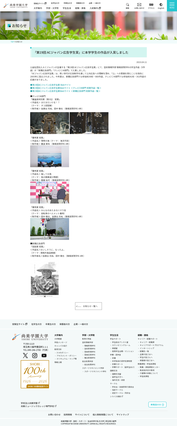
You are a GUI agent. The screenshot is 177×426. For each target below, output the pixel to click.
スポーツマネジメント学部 (93, 368)
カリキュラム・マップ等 (67, 358)
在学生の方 (55, 3)
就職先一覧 (144, 351)
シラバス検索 (115, 396)
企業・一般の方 (95, 3)
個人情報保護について (103, 414)
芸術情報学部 (87, 342)
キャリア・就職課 (147, 342)
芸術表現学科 (89, 348)
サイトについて (82, 414)
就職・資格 (143, 335)
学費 (114, 358)
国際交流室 (116, 374)
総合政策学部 (87, 361)
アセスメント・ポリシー (67, 355)
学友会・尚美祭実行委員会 (123, 387)
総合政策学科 (89, 364)
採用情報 (68, 414)
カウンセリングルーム (121, 345)
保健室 (115, 348)
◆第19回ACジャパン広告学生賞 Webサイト (50, 84)
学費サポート (117, 364)
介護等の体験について (149, 373)
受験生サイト (39, 3)
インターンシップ (147, 348)
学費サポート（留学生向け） (124, 367)
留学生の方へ (117, 377)
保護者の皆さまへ (147, 360)
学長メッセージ (60, 342)
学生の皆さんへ (146, 357)
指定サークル (117, 390)
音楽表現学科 (89, 351)
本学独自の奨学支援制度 (122, 361)
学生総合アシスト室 (120, 342)
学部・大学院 (88, 335)
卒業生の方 (68, 3)
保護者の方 (80, 3)
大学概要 (58, 338)
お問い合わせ (54, 414)
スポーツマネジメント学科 (95, 371)
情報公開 (58, 362)
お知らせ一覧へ (90, 306)
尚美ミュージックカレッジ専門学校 (38, 406)
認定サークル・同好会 (121, 393)
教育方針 (58, 349)
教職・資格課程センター (150, 367)
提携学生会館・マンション (123, 351)
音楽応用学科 (89, 354)
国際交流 (113, 370)
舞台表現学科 (89, 357)
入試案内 (94, 8)
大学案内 (38, 8)
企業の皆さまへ (146, 354)
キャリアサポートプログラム (151, 345)
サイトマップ (122, 414)
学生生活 (114, 335)
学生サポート (115, 338)
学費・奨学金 (115, 354)
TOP (12, 41)
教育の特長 (86, 338)
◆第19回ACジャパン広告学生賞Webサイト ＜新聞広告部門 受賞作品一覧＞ (65, 91)
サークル (113, 383)
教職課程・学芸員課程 (147, 364)
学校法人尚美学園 (29, 403)
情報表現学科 (89, 345)
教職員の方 (156, 404)
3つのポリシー (63, 352)
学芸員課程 (144, 376)
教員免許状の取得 (147, 370)
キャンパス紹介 (60, 345)
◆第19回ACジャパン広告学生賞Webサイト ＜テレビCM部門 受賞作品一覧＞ (65, 87)
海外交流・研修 (118, 380)
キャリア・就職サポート (148, 338)
